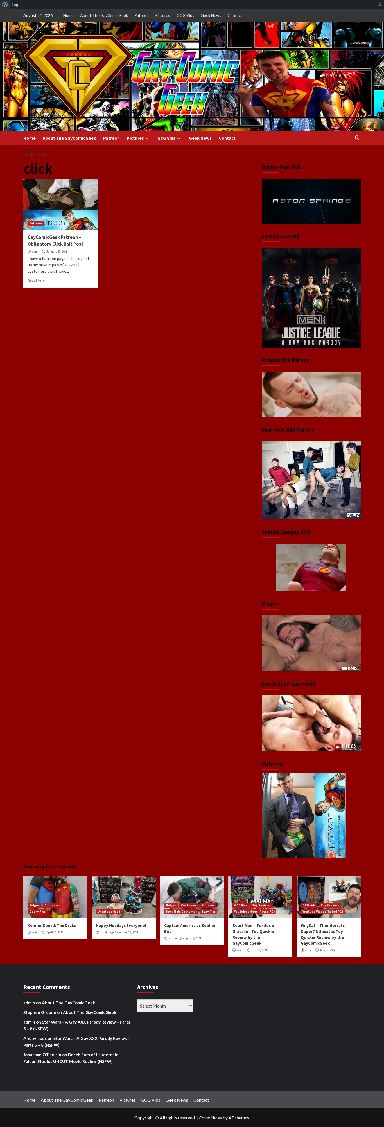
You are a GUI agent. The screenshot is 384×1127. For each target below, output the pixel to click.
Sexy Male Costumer (181, 911)
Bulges (34, 905)
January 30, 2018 (56, 252)
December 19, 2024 (126, 932)
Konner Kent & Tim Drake (52, 925)
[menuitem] (5, 4)
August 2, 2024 (192, 938)
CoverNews (210, 1117)
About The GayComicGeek (104, 15)
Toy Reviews (261, 905)
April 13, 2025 (54, 932)
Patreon (141, 15)
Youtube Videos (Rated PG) (254, 911)
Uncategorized (109, 911)
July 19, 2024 (259, 950)
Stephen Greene (39, 1012)
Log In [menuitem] (17, 4)
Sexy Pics (209, 911)
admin (36, 252)
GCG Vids (185, 15)
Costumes (52, 905)
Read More (36, 280)
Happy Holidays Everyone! (121, 925)
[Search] (357, 138)
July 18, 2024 (327, 950)
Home (68, 15)
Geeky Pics (37, 911)
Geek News (211, 15)
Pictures (162, 15)
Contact (235, 15)
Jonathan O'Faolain (42, 1054)
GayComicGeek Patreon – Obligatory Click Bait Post (55, 240)
